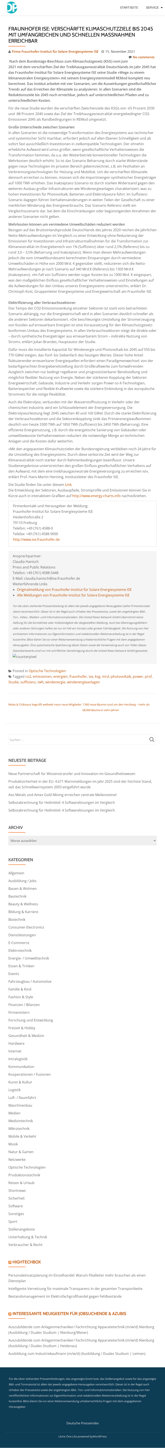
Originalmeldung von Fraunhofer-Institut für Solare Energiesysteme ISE (74, 589)
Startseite (129, 7)
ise (91, 676)
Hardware (16, 1043)
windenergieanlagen (83, 682)
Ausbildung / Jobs (22, 880)
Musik (13, 1144)
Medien (14, 1113)
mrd (105, 676)
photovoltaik (121, 676)
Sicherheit (16, 1198)
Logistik (14, 1090)
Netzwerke (17, 1159)
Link (68, 484)
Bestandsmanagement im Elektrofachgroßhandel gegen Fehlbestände (65, 1296)
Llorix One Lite (68, 1436)
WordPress (100, 1436)
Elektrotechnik (20, 950)
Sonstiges (16, 1213)
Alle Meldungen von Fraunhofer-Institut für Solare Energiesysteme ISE (73, 595)
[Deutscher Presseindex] (12, 7)
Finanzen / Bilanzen (24, 1004)
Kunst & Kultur (20, 1082)
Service (152, 7)
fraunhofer (78, 676)
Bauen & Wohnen (22, 888)
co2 (28, 676)
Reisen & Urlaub (21, 1182)
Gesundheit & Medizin (26, 1035)
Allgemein (16, 873)
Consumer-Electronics (26, 927)
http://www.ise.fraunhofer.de (36, 539)
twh (41, 682)
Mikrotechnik (18, 1128)
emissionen (42, 676)
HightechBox (26, 1262)
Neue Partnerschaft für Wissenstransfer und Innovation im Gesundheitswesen (71, 773)
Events (13, 973)
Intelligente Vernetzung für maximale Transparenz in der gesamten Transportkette (75, 1288)
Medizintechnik (20, 1120)
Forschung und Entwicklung (30, 1020)
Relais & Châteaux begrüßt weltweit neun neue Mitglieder (44, 704)
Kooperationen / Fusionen (29, 1074)
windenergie (55, 682)
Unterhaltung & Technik (27, 1237)
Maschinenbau (20, 1105)
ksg (97, 676)
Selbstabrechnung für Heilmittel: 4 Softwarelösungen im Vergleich (61, 802)
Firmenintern (19, 1012)
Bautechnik (17, 896)
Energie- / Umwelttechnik (28, 958)
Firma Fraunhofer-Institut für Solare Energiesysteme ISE (55, 51)
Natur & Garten (21, 1151)
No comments (143, 57)
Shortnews (17, 1190)
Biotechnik (16, 919)
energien (60, 676)
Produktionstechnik (24, 1175)
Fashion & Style (20, 997)
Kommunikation (21, 1066)
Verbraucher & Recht (25, 1244)
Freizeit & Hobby (21, 1028)
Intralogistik (18, 1059)
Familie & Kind (19, 989)
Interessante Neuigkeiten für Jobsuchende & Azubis (69, 1313)
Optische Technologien (47, 671)
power (138, 676)
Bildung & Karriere (23, 911)
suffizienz (28, 682)
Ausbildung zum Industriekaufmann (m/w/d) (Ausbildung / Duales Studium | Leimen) (76, 1353)
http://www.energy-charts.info (96, 495)
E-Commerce (18, 942)
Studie (13, 682)
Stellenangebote (21, 1229)
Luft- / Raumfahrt (22, 1097)
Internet (14, 1051)
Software (15, 1206)
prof (148, 676)
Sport (12, 1221)
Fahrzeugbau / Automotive (30, 981)
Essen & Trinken (21, 966)
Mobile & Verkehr (22, 1136)
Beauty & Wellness (23, 904)
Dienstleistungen (22, 935)
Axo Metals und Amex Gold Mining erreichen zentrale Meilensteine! (62, 794)
